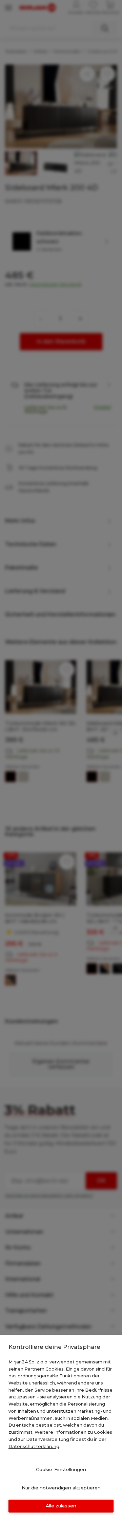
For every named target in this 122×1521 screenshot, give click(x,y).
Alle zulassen (61, 1505)
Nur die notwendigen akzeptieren (61, 1487)
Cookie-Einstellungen (61, 1469)
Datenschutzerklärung (33, 1446)
